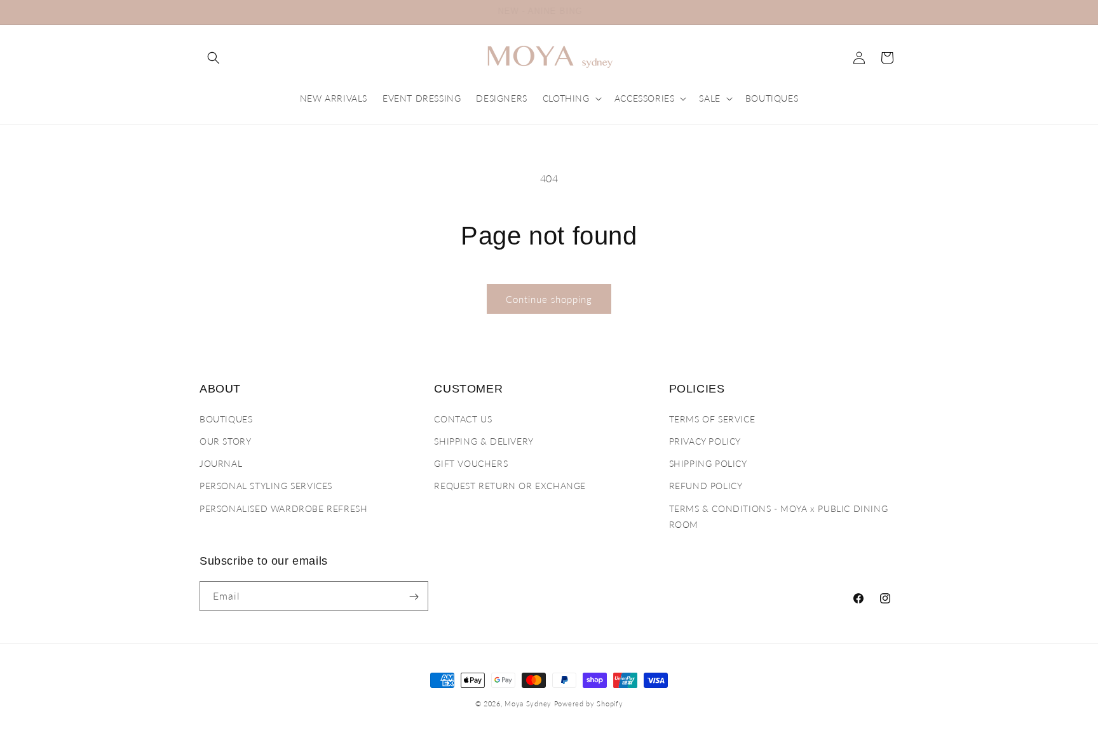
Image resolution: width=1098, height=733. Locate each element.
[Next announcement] (894, 12)
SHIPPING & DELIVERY (483, 440)
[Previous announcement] (204, 12)
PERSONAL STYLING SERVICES (266, 485)
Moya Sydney (528, 703)
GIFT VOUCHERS (471, 462)
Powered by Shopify (588, 703)
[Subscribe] (414, 597)
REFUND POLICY (706, 485)
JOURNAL (221, 462)
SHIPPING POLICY (708, 462)
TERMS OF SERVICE (712, 418)
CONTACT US (463, 418)
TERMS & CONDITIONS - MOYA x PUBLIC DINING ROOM (778, 515)
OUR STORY (225, 440)
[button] (213, 58)
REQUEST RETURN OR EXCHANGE (510, 485)
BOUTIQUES (226, 418)
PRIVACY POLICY (705, 440)
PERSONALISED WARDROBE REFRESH (283, 507)
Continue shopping (549, 299)
